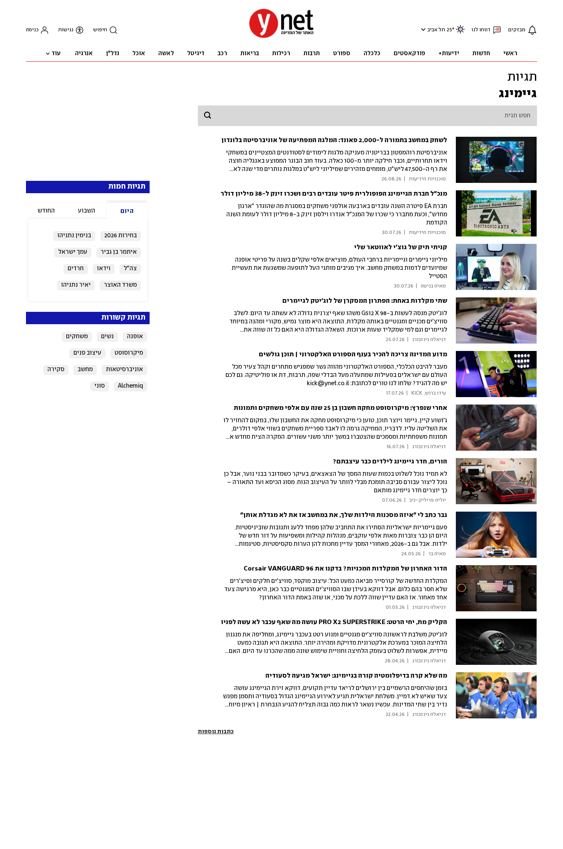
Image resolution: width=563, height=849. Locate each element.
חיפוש (100, 30)
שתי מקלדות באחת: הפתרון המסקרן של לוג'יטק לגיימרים (364, 301)
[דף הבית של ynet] (281, 37)
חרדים (76, 268)
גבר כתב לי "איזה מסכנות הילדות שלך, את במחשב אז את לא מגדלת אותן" (343, 515)
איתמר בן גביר (119, 252)
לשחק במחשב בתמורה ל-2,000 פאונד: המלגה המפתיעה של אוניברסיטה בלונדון (334, 140)
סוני (99, 386)
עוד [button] (56, 53)
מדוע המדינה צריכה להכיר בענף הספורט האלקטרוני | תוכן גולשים (353, 354)
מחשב (85, 369)
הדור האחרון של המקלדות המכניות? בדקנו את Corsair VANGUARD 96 (345, 569)
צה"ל (130, 268)
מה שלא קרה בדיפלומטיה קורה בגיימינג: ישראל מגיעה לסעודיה (356, 676)
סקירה (55, 369)
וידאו (103, 268)
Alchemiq (130, 386)
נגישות (65, 30)
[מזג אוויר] (460, 32)
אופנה (135, 336)
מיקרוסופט (129, 353)
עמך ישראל (72, 252)
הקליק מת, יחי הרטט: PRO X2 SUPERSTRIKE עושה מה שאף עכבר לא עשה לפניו (334, 622)
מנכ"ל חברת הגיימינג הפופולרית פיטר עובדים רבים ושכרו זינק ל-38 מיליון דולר (334, 194)
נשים (107, 336)
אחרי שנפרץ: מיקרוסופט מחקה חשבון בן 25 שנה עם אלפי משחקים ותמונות (340, 408)
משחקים (77, 336)
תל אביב (436, 30)
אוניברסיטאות (124, 369)
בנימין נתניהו (74, 236)
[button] (422, 29)
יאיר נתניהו (76, 285)
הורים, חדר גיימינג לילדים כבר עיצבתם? (390, 461)
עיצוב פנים (87, 353)
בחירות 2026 (120, 236)
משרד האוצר (120, 285)
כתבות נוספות (216, 731)
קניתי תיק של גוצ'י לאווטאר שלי (400, 247)
